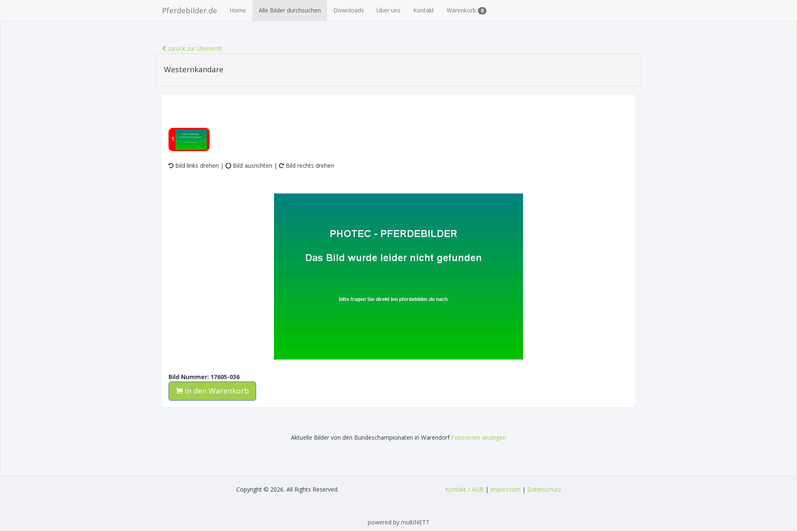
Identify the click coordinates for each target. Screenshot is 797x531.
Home (238, 10)
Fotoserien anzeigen (478, 437)
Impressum (505, 489)
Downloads (348, 10)
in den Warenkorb (216, 391)
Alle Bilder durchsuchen (290, 10)
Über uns (388, 10)
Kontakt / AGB (464, 489)
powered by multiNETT (399, 522)
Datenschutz (544, 489)
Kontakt (423, 10)
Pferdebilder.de (189, 10)
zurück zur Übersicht (194, 48)
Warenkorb (465, 10)
